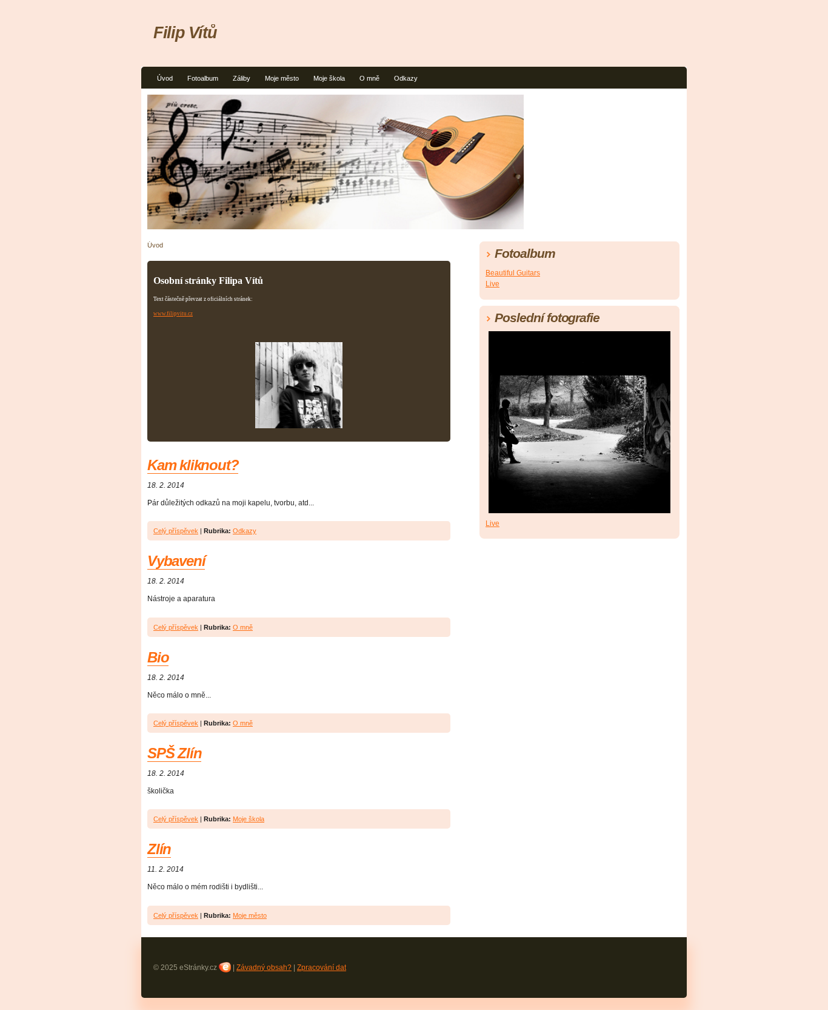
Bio (158, 657)
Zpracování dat (321, 967)
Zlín (159, 849)
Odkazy (406, 78)
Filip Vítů (184, 32)
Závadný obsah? (264, 967)
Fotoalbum (202, 78)
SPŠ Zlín (174, 753)
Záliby (241, 78)
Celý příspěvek (175, 530)
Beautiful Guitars (513, 273)
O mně (369, 78)
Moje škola (329, 78)
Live (492, 284)
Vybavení (176, 561)
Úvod (165, 78)
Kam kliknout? (192, 465)
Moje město (282, 78)
